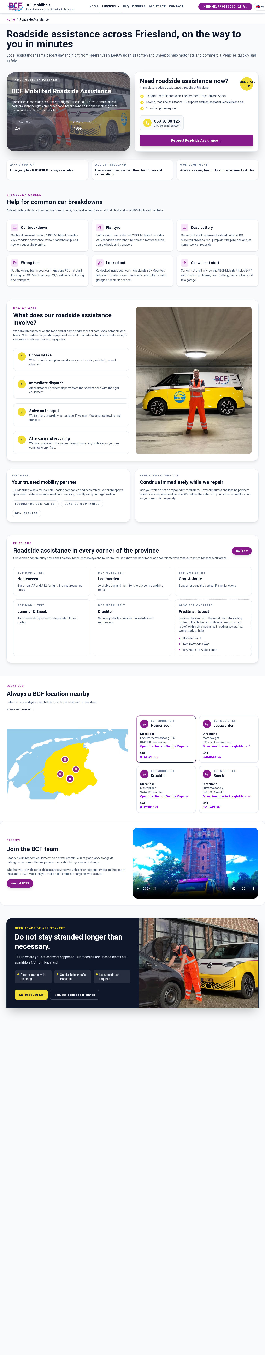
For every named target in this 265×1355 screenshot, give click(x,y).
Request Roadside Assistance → (196, 141)
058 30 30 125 (212, 757)
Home (93, 6)
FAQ (126, 6)
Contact (176, 6)
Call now (242, 551)
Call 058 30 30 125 (31, 994)
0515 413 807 (211, 807)
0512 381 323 (149, 807)
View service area (19, 709)
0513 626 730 (149, 757)
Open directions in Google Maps (162, 746)
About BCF (157, 6)
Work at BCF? (20, 883)
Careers (138, 6)
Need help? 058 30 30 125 (222, 6)
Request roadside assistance (74, 994)
